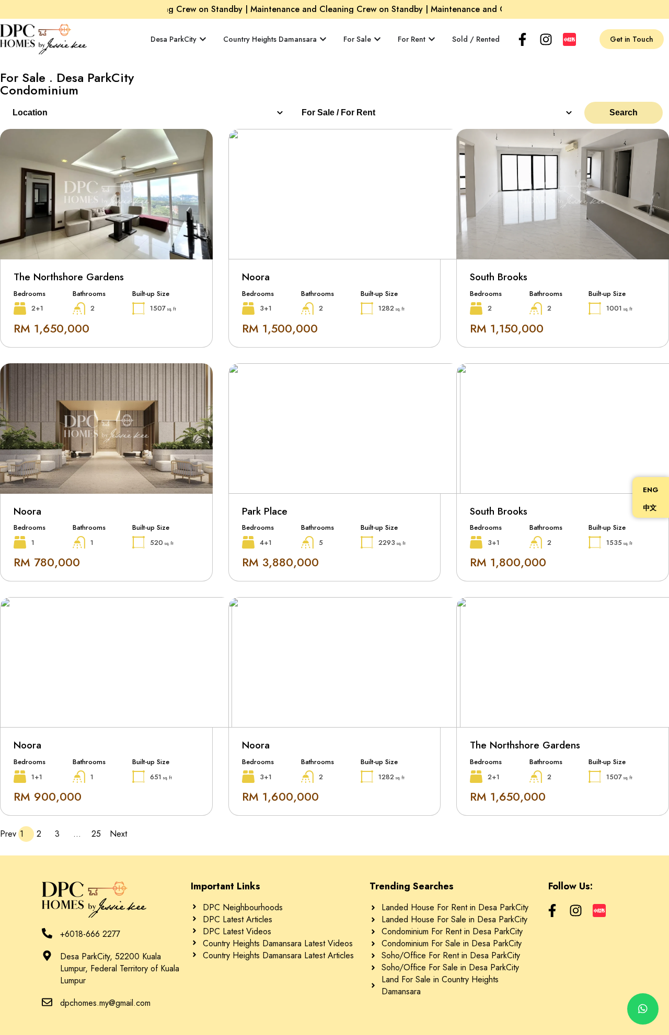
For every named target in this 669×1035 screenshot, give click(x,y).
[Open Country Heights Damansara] (323, 39)
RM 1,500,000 (280, 328)
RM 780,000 (47, 562)
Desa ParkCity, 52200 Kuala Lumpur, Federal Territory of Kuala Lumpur (119, 968)
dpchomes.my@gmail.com (105, 1003)
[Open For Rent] (431, 39)
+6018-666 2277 (90, 934)
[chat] (643, 1009)
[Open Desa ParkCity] (202, 39)
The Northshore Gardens (69, 277)
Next (117, 834)
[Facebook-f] (522, 39)
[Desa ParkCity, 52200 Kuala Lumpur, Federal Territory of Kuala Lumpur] (47, 955)
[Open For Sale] (377, 39)
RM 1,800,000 (508, 562)
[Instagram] (546, 39)
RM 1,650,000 (51, 328)
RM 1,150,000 (507, 328)
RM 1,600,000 (280, 796)
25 (99, 834)
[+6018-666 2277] (47, 933)
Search (623, 112)
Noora (256, 277)
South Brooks (498, 277)
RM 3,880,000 (280, 562)
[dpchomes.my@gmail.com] (47, 1002)
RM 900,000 (48, 796)
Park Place (264, 511)
